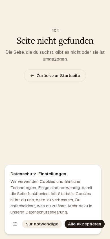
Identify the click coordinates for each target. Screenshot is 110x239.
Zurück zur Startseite (58, 75)
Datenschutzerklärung (46, 212)
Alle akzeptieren (84, 224)
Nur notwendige (41, 224)
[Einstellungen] (14, 224)
